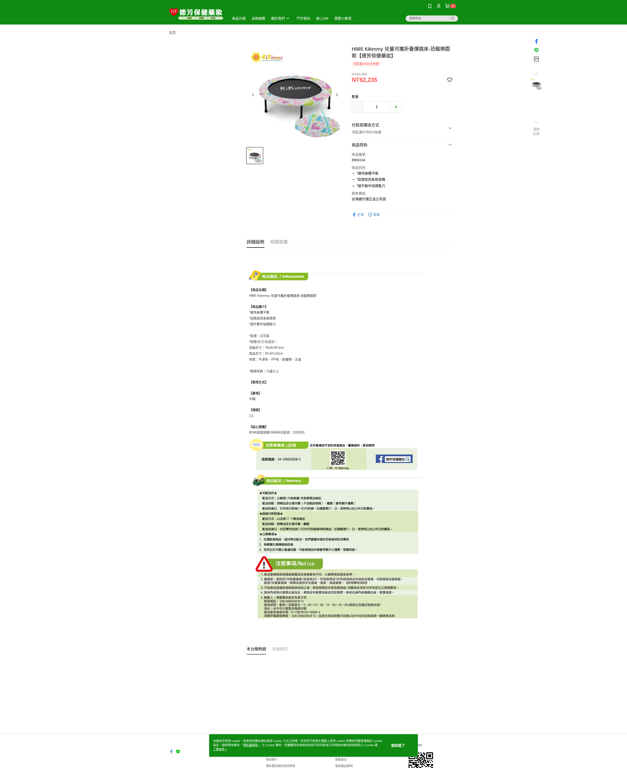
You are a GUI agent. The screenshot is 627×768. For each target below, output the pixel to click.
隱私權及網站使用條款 (280, 766)
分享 (360, 215)
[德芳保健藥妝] (196, 13)
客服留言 (341, 759)
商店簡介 (272, 759)
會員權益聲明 (344, 766)
